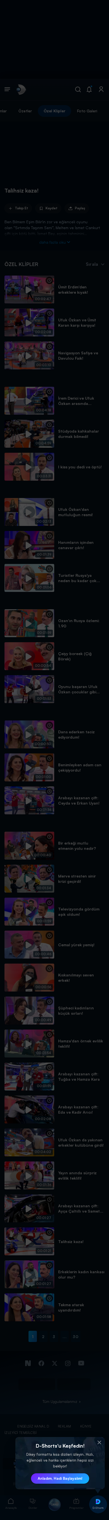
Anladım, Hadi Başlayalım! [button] (60, 1478)
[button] (99, 1442)
